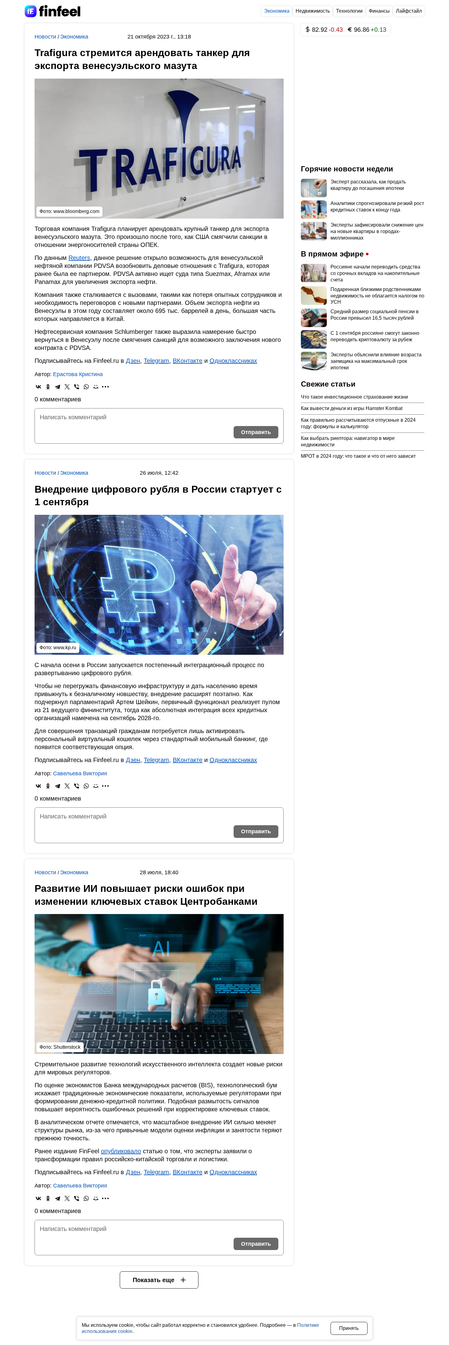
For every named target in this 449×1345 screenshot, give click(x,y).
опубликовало (121, 1151)
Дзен (133, 360)
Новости (46, 37)
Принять (349, 1328)
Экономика (276, 11)
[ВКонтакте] (38, 387)
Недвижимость (313, 11)
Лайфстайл (409, 11)
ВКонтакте (187, 360)
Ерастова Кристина (78, 374)
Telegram (156, 360)
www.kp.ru (64, 647)
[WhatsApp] (86, 387)
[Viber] (77, 387)
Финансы (379, 11)
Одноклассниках (233, 360)
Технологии (349, 11)
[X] (67, 387)
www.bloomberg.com (76, 211)
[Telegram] (57, 387)
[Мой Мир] (96, 387)
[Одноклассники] (48, 387)
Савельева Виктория (80, 773)
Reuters (79, 257)
